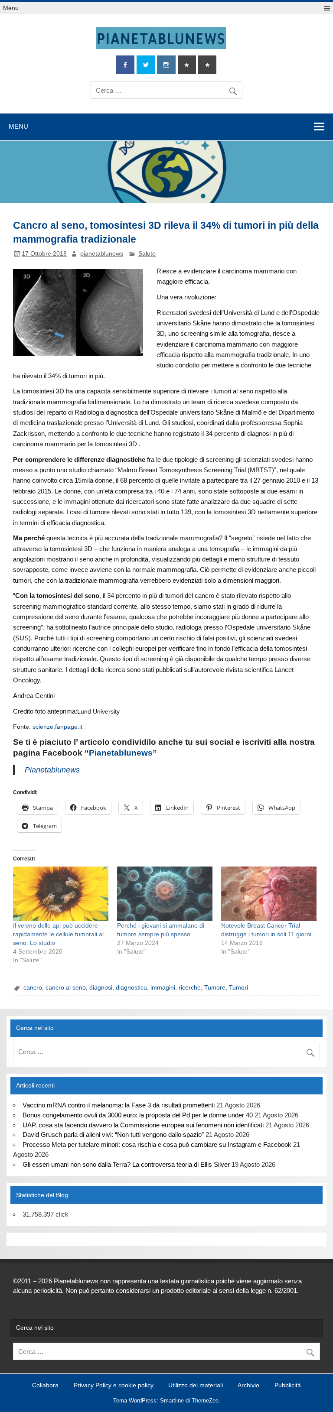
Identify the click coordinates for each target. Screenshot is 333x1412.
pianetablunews (101, 253)
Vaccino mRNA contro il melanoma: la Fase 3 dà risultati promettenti (119, 1105)
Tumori (238, 987)
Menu (11, 8)
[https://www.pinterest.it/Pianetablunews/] (187, 64)
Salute (147, 253)
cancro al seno (66, 987)
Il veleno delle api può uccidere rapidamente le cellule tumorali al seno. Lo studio (58, 934)
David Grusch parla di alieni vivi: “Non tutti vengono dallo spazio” (113, 1134)
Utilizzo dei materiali (195, 1386)
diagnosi (100, 987)
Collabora (45, 1386)
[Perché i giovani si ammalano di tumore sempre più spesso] (164, 894)
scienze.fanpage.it (57, 726)
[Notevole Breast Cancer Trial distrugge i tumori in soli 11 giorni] (269, 894)
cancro (32, 987)
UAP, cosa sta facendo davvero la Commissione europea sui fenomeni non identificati (143, 1125)
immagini (162, 987)
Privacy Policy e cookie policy (113, 1386)
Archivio (248, 1386)
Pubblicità (287, 1386)
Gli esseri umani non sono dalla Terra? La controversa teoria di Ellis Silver (126, 1164)
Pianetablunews (121, 752)
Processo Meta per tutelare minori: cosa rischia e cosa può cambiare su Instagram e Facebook (157, 1144)
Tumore (214, 987)
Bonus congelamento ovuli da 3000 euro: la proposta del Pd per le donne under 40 (138, 1115)
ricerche (190, 987)
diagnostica (131, 987)
